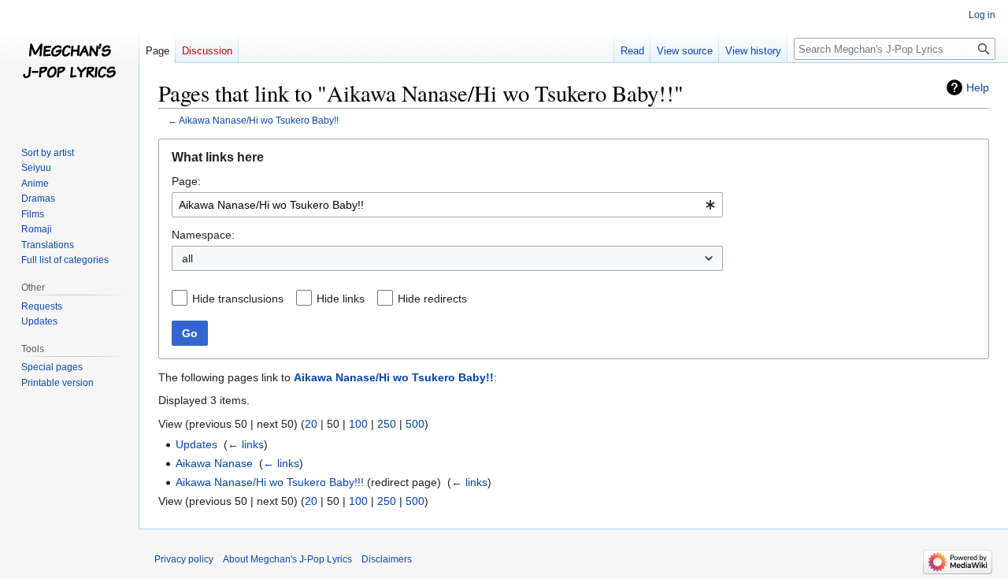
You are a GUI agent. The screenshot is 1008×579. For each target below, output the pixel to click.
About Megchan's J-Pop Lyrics (287, 559)
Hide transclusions (238, 298)
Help (977, 87)
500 (415, 424)
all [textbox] (187, 258)
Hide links (341, 298)
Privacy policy (183, 559)
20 (311, 424)
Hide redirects (432, 298)
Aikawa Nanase (214, 463)
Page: (186, 181)
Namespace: (203, 234)
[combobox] (447, 204)
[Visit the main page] (69, 63)
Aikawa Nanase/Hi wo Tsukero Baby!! (259, 120)
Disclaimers (386, 559)
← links (246, 444)
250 (386, 424)
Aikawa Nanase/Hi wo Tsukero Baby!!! (270, 482)
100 (358, 424)
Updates (196, 444)
